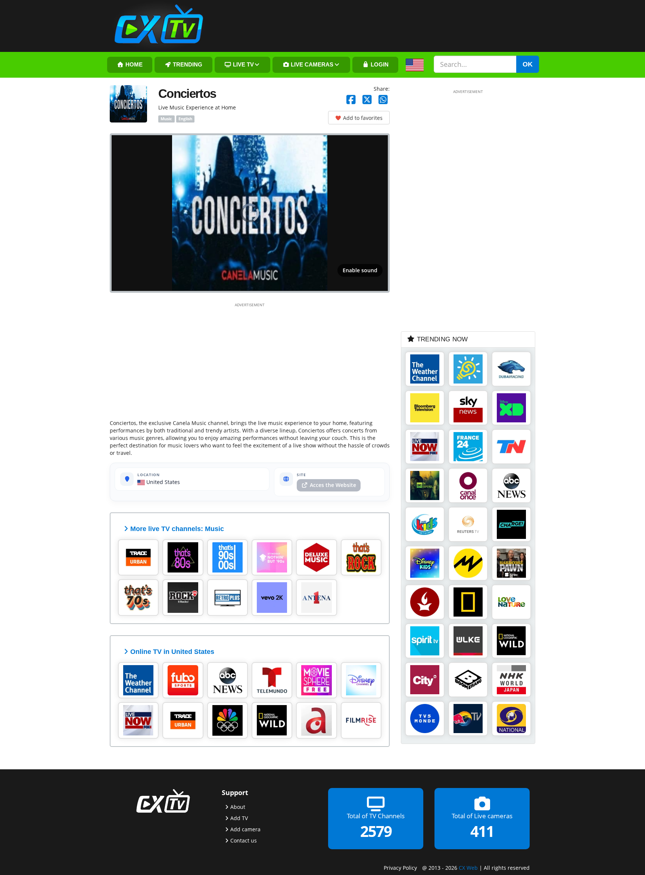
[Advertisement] (250, 359)
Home (133, 65)
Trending (186, 65)
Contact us (243, 840)
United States (162, 481)
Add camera (245, 828)
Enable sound (360, 270)
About (237, 806)
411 (482, 830)
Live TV (242, 65)
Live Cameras (311, 65)
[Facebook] (351, 99)
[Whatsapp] (383, 99)
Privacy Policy (400, 867)
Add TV (239, 817)
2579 (376, 830)
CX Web (468, 867)
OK (528, 64)
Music (166, 118)
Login (379, 65)
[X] (367, 99)
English (185, 118)
